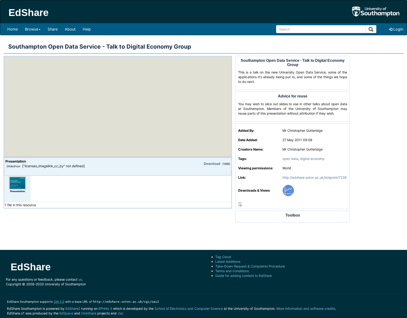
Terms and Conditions (232, 271)
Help (87, 29)
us (80, 279)
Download (212, 164)
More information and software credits (306, 308)
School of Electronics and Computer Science (189, 308)
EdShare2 (72, 308)
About (70, 29)
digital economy (312, 159)
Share (53, 29)
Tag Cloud (223, 257)
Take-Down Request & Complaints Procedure (250, 266)
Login (397, 29)
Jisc (121, 313)
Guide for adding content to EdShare (243, 276)
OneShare (88, 313)
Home (12, 29)
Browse (31, 29)
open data (290, 159)
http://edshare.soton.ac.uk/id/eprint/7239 (314, 177)
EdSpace (66, 313)
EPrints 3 (105, 308)
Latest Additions (227, 262)
